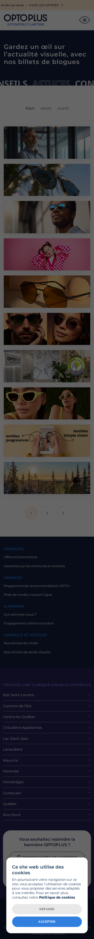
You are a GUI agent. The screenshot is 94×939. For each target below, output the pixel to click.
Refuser (47, 909)
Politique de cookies (57, 897)
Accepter (46, 921)
